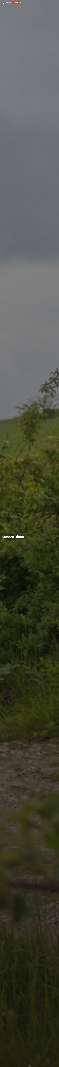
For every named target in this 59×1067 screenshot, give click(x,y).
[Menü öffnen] (24, 2)
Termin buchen (17, 2)
